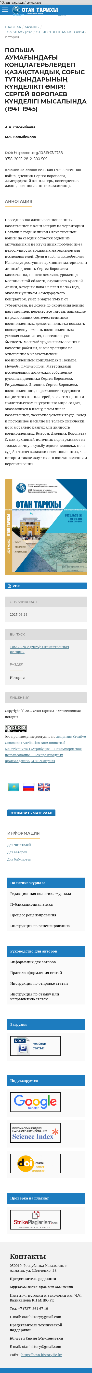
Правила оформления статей (36, 972)
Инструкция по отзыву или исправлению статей (34, 996)
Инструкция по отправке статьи (39, 983)
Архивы (32, 27)
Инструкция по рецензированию (40, 925)
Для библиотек (19, 859)
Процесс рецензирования (33, 915)
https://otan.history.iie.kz (41, 1355)
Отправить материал (31, 813)
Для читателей (19, 844)
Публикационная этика (31, 904)
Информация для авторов (33, 962)
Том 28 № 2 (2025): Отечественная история (44, 32)
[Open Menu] (5, 10)
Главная (13, 27)
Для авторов (17, 852)
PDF (16, 586)
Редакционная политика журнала (40, 893)
